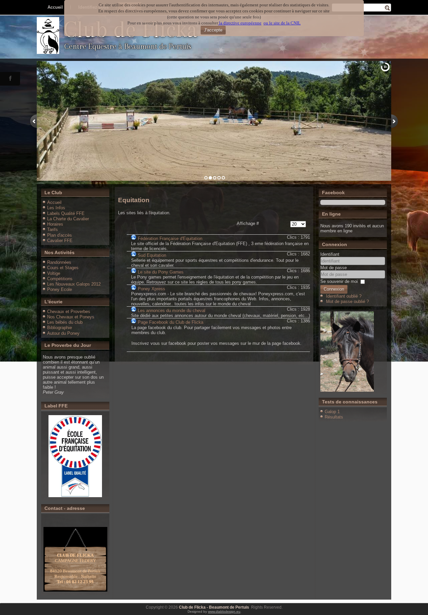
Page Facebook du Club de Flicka (170, 322)
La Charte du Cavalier (68, 218)
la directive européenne (239, 22)
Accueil (54, 202)
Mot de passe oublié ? (347, 301)
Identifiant (329, 254)
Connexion (334, 289)
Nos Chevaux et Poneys (70, 316)
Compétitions (60, 278)
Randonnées (59, 262)
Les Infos (56, 207)
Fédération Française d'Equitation (170, 238)
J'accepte (213, 29)
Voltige (53, 273)
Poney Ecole (59, 289)
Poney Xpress (151, 288)
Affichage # (248, 223)
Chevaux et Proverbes (68, 311)
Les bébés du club (65, 322)
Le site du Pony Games (161, 272)
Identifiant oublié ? (343, 296)
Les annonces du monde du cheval (171, 310)
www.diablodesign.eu (224, 611)
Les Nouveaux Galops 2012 (74, 284)
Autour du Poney (63, 333)
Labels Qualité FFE (66, 213)
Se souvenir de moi (339, 281)
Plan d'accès (59, 235)
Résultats (334, 416)
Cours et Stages (63, 267)
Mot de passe (333, 267)
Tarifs (52, 229)
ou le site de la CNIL (282, 22)
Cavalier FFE (60, 240)
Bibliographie (59, 327)
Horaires (55, 224)
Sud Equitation (152, 255)
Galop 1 (332, 411)
